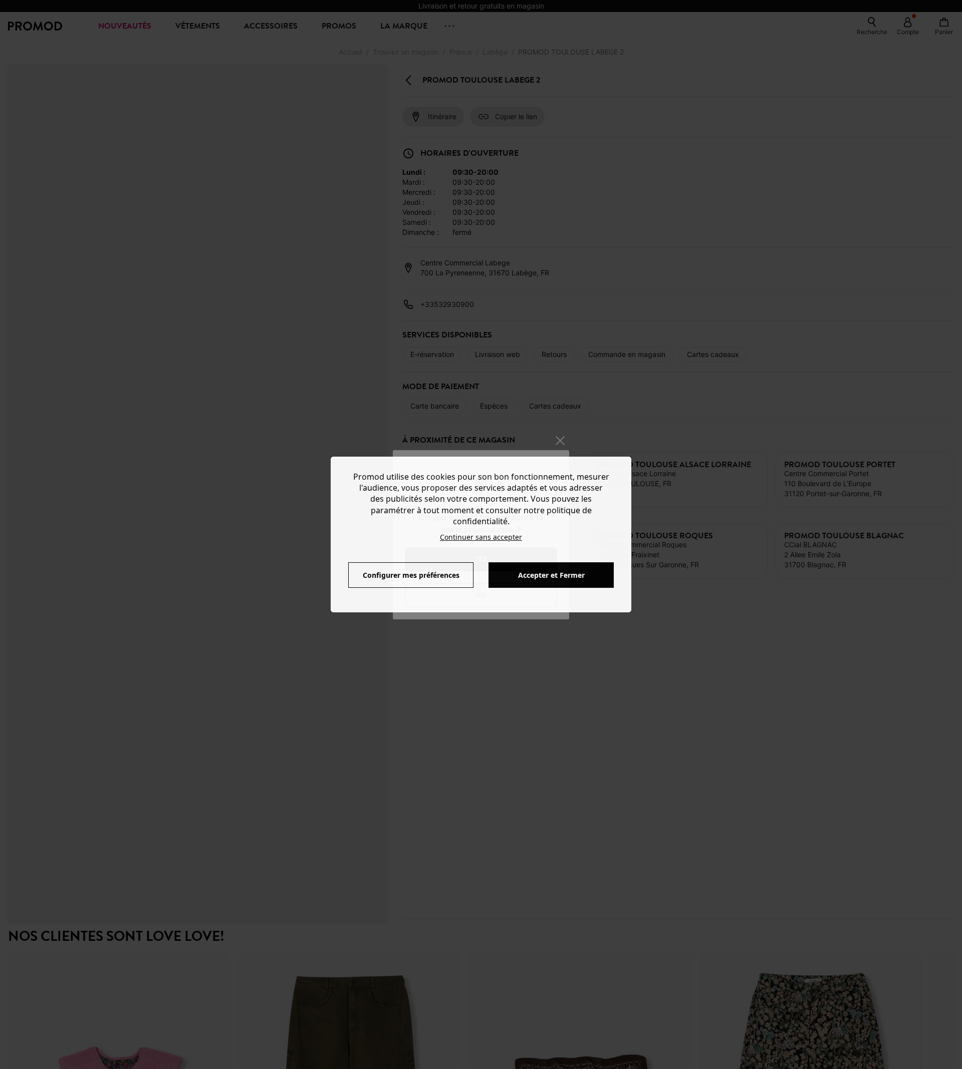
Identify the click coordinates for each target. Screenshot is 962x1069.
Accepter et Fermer (551, 575)
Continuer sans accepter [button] (481, 537)
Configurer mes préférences (411, 575)
